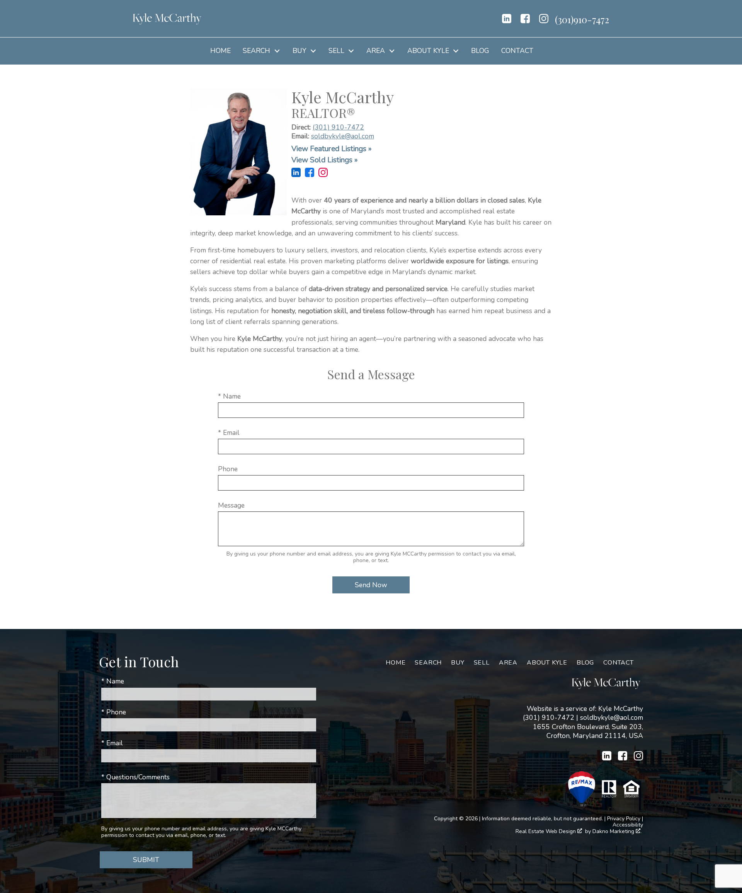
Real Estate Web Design (546, 831)
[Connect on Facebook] (525, 18)
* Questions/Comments (135, 777)
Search (428, 662)
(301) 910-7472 (338, 127)
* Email (229, 432)
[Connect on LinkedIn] (506, 18)
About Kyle (547, 662)
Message (231, 505)
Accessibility (628, 824)
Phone (228, 469)
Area (508, 662)
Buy (457, 662)
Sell (482, 662)
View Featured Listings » (331, 148)
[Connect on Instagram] (543, 18)
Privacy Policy (623, 818)
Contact (517, 51)
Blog (480, 51)
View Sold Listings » (324, 160)
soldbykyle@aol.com (342, 136)
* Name (229, 396)
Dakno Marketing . (617, 831)
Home (220, 51)
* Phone (113, 712)
